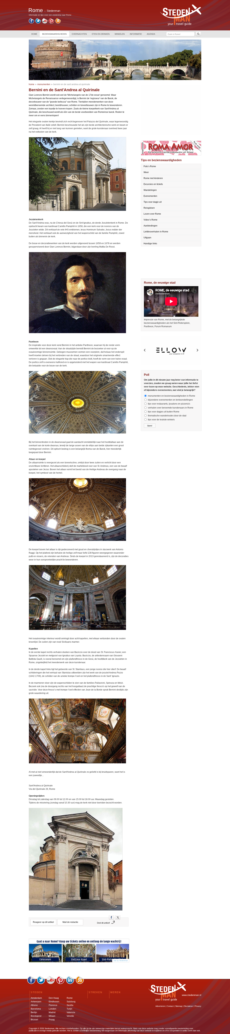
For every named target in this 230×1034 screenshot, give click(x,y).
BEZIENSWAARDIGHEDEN (54, 34)
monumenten (43, 84)
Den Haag (54, 998)
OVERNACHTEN (79, 34)
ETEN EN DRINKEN (101, 34)
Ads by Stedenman (121, 961)
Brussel (34, 1019)
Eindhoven (54, 1001)
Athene (34, 1005)
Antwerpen (36, 1001)
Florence (53, 1005)
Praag (52, 1019)
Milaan (52, 1016)
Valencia (71, 1012)
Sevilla (70, 1005)
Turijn (69, 1009)
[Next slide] (197, 350)
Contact (170, 1006)
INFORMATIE (136, 34)
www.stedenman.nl (191, 995)
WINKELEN (120, 34)
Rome (70, 998)
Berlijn (34, 1012)
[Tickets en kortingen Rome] (79, 951)
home (31, 84)
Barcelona (36, 1009)
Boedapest (36, 1016)
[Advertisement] (171, 110)
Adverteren (160, 1006)
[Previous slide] (144, 350)
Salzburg (71, 1001)
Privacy (198, 1006)
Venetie (70, 1016)
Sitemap (178, 1006)
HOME (34, 34)
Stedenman (53, 10)
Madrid (52, 1012)
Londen (52, 1009)
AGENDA (151, 34)
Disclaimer (188, 1006)
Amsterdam (36, 998)
